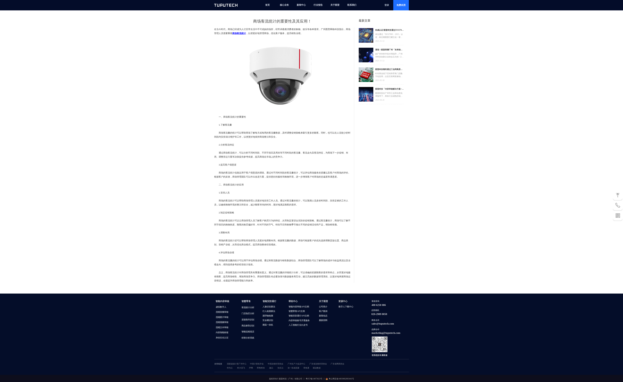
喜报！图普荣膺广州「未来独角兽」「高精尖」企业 (389, 50)
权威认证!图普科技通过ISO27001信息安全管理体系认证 (389, 30)
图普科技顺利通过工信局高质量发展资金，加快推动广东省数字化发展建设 (389, 69)
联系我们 (351, 5)
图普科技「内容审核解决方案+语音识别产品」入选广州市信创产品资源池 (389, 89)
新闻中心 (301, 5)
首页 (267, 5)
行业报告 (318, 5)
